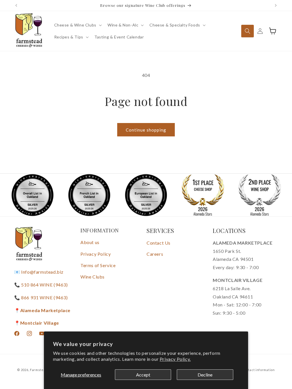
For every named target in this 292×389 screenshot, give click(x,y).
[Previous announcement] (16, 5)
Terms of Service (98, 265)
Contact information (258, 370)
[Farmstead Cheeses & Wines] (28, 31)
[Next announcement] (275, 5)
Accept (143, 374)
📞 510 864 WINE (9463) (41, 284)
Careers (155, 254)
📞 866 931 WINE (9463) (41, 297)
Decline (205, 374)
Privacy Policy (95, 254)
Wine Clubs (92, 276)
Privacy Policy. (175, 359)
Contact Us (159, 242)
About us (90, 242)
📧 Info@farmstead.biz (39, 272)
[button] (77, 25)
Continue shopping (146, 129)
